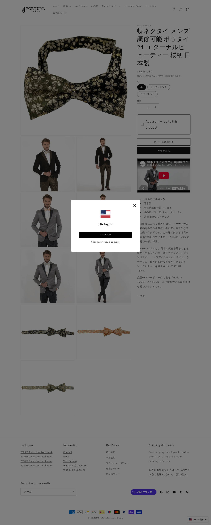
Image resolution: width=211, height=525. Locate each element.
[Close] (134, 205)
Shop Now (105, 235)
